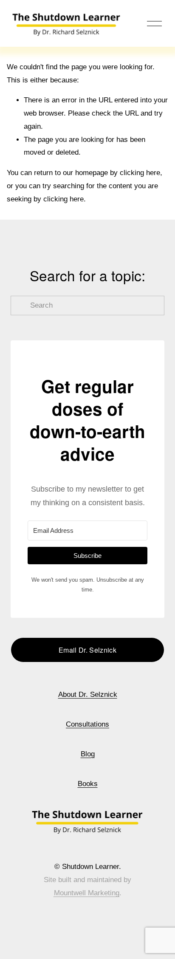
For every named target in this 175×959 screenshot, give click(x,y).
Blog (88, 754)
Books (88, 784)
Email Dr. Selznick (87, 650)
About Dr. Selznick (87, 694)
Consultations (87, 724)
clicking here (140, 173)
